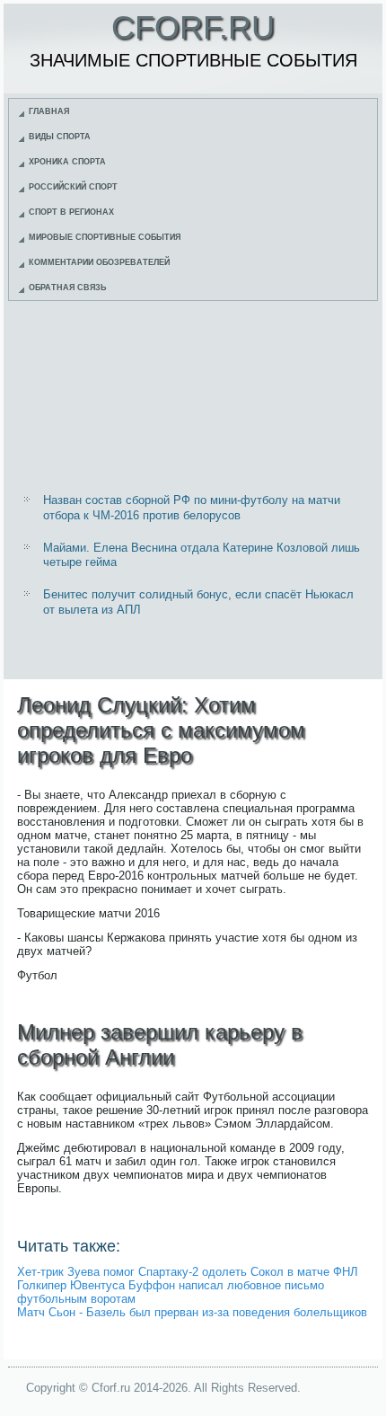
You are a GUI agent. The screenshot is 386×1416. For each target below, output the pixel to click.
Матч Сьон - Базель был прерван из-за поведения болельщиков (192, 1312)
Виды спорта (60, 136)
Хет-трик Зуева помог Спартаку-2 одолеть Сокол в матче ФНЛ (187, 1272)
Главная (49, 111)
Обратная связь (67, 287)
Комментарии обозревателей (99, 262)
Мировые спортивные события (104, 237)
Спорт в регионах (71, 212)
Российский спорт (73, 186)
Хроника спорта (67, 161)
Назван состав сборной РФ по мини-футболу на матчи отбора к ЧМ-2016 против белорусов (191, 507)
